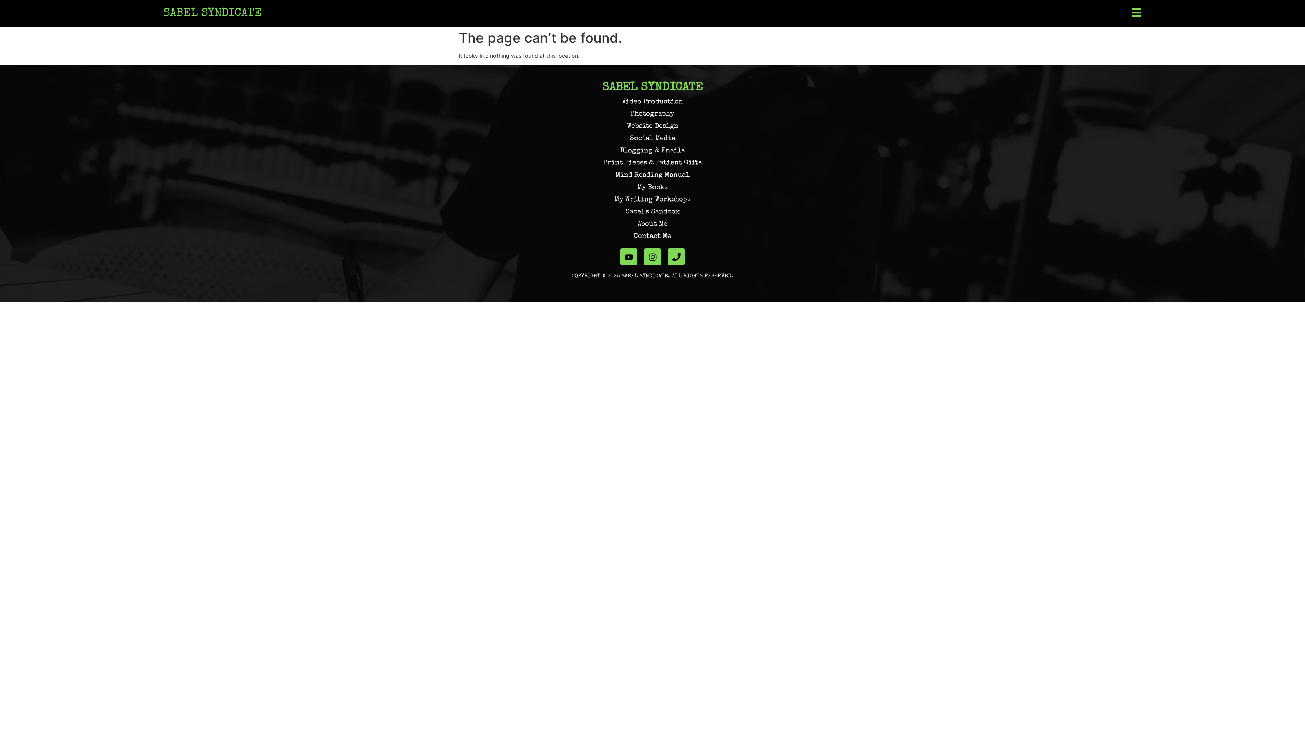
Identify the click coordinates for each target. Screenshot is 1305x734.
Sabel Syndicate (212, 13)
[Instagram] (652, 256)
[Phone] (676, 256)
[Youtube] (628, 256)
